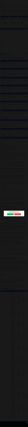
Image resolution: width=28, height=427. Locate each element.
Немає (18, 214)
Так (10, 214)
